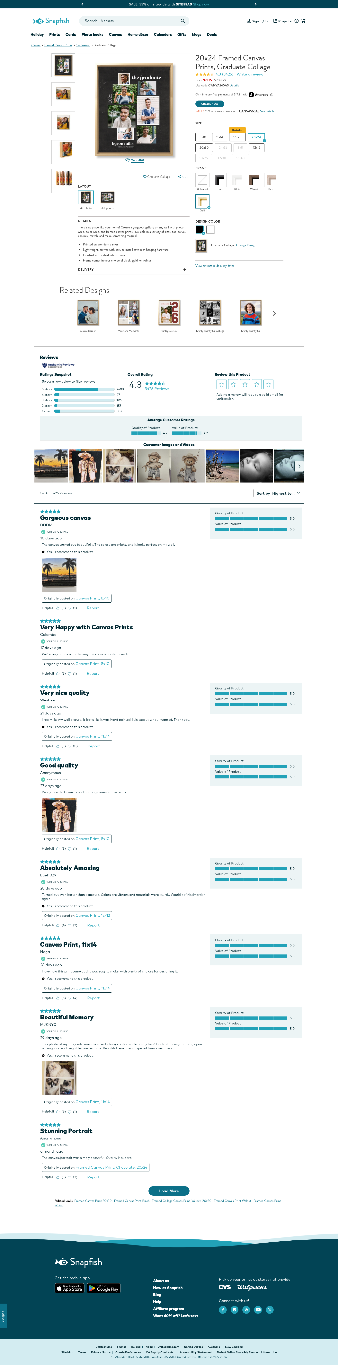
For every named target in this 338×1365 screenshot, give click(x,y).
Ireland (136, 1347)
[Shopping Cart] (302, 21)
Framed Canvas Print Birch (131, 1200)
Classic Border (88, 331)
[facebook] (225, 1308)
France (122, 1347)
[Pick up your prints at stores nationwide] (225, 1287)
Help (157, 1301)
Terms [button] (82, 1352)
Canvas (35, 45)
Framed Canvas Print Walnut (232, 1200)
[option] (63, 65)
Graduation (83, 45)
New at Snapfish (168, 1287)
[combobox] (134, 21)
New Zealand (234, 1347)
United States (193, 1347)
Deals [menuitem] (212, 34)
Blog (157, 1294)
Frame (201, 168)
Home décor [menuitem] (138, 34)
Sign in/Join (261, 21)
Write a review (250, 74)
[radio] (199, 230)
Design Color (207, 221)
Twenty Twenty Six (250, 331)
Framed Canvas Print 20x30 (93, 1200)
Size (198, 123)
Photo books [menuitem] (92, 34)
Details (234, 85)
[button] (144, 177)
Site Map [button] (67, 1352)
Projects (285, 21)
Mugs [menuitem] (196, 34)
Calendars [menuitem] (163, 34)
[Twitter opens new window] (272, 1308)
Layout (84, 186)
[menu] (183, 176)
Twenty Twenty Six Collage (210, 331)
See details (267, 111)
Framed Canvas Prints (58, 45)
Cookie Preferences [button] (128, 1352)
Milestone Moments (128, 331)
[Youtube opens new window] (260, 1308)
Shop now (204, 4)
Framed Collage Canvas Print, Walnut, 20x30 (181, 1200)
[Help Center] (296, 21)
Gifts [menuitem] (181, 34)
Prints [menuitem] (54, 34)
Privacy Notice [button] (101, 1352)
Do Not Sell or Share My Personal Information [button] (247, 1352)
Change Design (246, 245)
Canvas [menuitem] (115, 34)
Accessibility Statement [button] (196, 1352)
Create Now (209, 104)
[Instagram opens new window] (236, 1308)
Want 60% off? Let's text (175, 1315)
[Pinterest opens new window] (248, 1308)
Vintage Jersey (169, 331)
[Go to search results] (183, 21)
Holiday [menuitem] (37, 34)
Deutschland (104, 1347)
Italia (149, 1347)
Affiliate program (168, 1308)
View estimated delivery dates (214, 265)
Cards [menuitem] (71, 34)
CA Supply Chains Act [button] (160, 1352)
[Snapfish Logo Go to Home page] (51, 21)
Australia (214, 1347)
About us (161, 1280)
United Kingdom (169, 1347)
